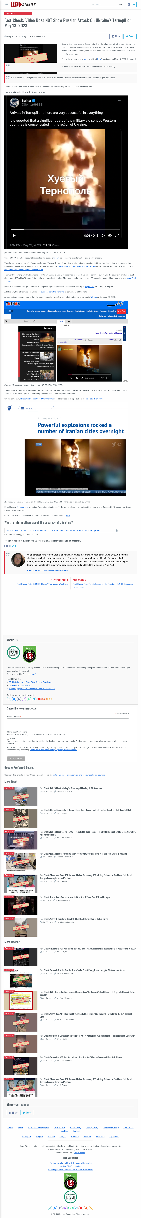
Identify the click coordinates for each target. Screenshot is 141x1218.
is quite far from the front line (51, 292)
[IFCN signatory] (70, 1181)
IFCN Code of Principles (38, 1128)
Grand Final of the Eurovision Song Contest (77, 266)
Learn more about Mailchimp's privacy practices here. (53, 750)
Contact (76, 1131)
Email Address (14, 716)
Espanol (51, 1136)
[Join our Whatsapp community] (29, 699)
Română (75, 1136)
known (56, 258)
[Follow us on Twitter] (34, 699)
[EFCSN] (70, 1197)
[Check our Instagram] (24, 699)
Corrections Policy (111, 1128)
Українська (114, 1136)
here (99, 59)
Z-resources (22, 507)
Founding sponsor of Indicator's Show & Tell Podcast (32, 689)
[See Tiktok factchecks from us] (9, 699)
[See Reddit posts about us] (44, 699)
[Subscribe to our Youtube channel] (39, 699)
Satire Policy (75, 1128)
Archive (64, 1131)
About (20, 1128)
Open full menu (6, 4)
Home (10, 1128)
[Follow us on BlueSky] (14, 699)
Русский (87, 1136)
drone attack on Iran (93, 399)
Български (26, 1136)
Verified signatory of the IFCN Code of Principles (30, 682)
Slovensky (100, 1136)
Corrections (129, 1128)
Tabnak (93, 297)
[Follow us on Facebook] (19, 699)
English (39, 1136)
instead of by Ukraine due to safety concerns (23, 270)
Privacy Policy (92, 1128)
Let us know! (30, 674)
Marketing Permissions (17, 732)
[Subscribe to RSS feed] (49, 699)
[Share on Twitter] (13, 546)
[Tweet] (134, 4)
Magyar (63, 1136)
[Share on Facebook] (7, 546)
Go (120, 4)
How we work (59, 1128)
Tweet (131, 36)
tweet (85, 59)
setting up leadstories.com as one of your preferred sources (79, 775)
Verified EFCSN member (20, 685)
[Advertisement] (70, 612)
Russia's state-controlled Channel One (37, 399)
